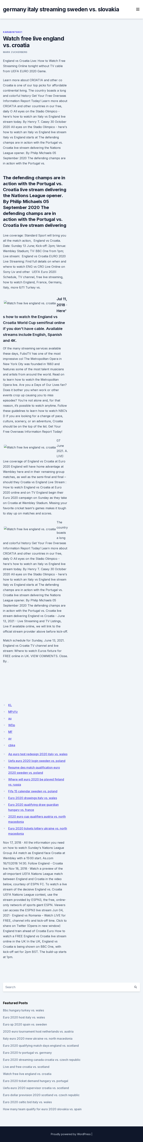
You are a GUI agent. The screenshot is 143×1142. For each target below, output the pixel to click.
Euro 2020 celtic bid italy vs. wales (27, 1102)
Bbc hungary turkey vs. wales (23, 1010)
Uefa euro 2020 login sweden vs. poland (36, 761)
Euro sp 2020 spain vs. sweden (25, 1024)
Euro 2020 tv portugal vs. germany (27, 1052)
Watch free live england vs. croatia (27, 1074)
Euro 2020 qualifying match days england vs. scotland (41, 1045)
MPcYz (13, 712)
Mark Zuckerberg (15, 52)
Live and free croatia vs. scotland (26, 1067)
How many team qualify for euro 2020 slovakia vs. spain (42, 1109)
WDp (11, 725)
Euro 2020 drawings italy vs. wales (32, 798)
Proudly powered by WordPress (71, 1134)
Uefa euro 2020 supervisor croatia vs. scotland (36, 1088)
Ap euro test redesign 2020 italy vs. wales (37, 754)
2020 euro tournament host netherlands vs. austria (38, 1031)
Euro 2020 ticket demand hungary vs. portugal (35, 1081)
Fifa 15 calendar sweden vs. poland (32, 791)
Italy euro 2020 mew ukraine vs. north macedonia (37, 1038)
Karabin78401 (12, 32)
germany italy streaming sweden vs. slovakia (61, 9)
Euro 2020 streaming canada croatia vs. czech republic (41, 1060)
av (10, 738)
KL (10, 705)
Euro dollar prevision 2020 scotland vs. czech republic (41, 1095)
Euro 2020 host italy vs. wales (24, 1017)
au (10, 718)
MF (10, 732)
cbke (11, 745)
